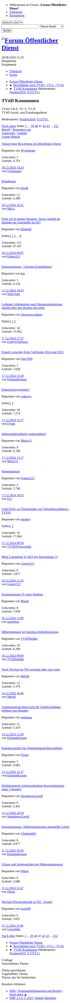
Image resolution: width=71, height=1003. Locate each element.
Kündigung (9, 181)
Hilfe (12, 991)
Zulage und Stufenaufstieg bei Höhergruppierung (32, 864)
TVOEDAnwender (19, 546)
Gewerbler (13, 929)
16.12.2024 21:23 (13, 580)
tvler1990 (27, 358)
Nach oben (8, 936)
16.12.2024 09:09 (13, 655)
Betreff (6, 129)
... (29, 126)
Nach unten (9, 126)
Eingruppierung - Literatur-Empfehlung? (27, 266)
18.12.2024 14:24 (13, 167)
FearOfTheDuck (17, 341)
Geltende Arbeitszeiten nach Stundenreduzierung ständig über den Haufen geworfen (32, 306)
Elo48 (24, 188)
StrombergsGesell (32, 796)
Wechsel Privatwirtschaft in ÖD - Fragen (27, 902)
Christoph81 (28, 833)
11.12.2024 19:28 (12, 850)
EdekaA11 (13, 256)
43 (48, 126)
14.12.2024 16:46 (13, 693)
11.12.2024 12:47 (12, 888)
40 (36, 126)
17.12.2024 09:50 (13, 543)
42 (44, 126)
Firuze (25, 755)
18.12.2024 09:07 (13, 253)
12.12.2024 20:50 (13, 813)
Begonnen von (22, 129)
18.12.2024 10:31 (13, 205)
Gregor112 (27, 563)
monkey (26, 519)
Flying (11, 423)
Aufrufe (22, 133)
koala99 (26, 908)
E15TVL (33, 92)
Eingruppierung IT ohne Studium (22, 594)
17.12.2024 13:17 (13, 457)
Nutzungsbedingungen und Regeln (39, 991)
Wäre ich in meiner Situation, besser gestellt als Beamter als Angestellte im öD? (31, 220)
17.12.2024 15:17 (13, 420)
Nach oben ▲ (18, 994)
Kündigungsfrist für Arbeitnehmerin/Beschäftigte (32, 748)
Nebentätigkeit (11, 471)
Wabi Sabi (13, 294)
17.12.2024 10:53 (13, 495)
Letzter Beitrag (11, 136)
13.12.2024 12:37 (13, 772)
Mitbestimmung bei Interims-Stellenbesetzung (30, 632)
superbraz (13, 621)
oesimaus (26, 717)
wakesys (26, 396)
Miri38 (25, 676)
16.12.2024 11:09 (12, 618)
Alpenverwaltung (31, 314)
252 (56, 126)
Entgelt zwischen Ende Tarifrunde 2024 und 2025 (33, 352)
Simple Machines (45, 998)
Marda (25, 601)
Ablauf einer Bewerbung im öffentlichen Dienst (31, 143)
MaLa (11, 208)
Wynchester (28, 150)
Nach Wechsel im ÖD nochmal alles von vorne (31, 669)
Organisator (14, 171)
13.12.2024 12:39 (13, 734)
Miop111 (26, 440)
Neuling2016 (17, 92)
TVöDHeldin (29, 638)
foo (23, 273)
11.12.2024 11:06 (12, 925)
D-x (9, 498)
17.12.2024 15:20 (13, 375)
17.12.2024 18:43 (13, 290)
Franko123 (27, 478)
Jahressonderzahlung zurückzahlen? (24, 434)
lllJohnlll (26, 229)
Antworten (8, 133)
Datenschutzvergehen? (16, 389)
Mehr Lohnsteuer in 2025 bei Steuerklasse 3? (30, 557)
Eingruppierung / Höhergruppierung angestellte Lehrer (35, 826)
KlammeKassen (17, 379)
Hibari (25, 871)
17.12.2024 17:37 (13, 338)
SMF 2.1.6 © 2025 (21, 998)
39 (32, 126)
